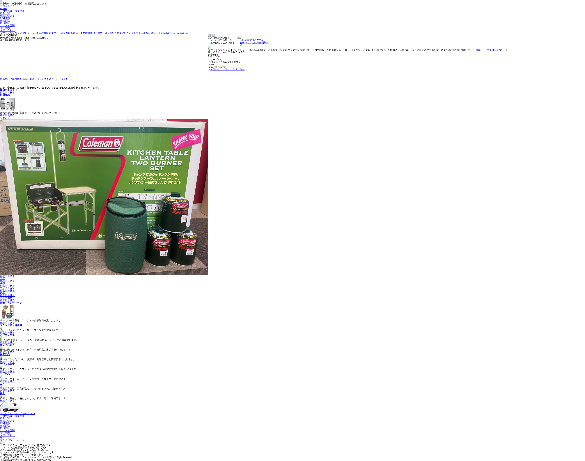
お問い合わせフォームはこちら (227, 69)
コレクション (7, 288)
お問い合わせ (7, 30)
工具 (2, 383)
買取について (7, 15)
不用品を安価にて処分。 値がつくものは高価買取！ (254, 41)
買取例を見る (7, 92)
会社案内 (5, 28)
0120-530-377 (7, 6)
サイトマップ (7, 437)
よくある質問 (7, 25)
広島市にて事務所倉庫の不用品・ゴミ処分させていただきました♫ (104, 33)
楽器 (2, 278)
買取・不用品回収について (491, 50)
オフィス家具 (7, 344)
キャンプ (5, 117)
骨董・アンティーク (11, 302)
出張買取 (5, 20)
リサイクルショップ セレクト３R (18, 33)
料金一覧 (5, 13)
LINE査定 (5, 18)
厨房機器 (5, 95)
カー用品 (5, 374)
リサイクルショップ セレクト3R (17, 413)
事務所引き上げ (8, 90)
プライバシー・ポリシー (13, 440)
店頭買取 (5, 23)
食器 (2, 283)
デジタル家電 (7, 364)
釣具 (2, 293)
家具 (2, 393)
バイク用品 (6, 298)
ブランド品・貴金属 (11, 325)
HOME (3, 8)
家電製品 (5, 354)
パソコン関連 (7, 335)
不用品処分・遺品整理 (12, 11)
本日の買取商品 (44, 33)
